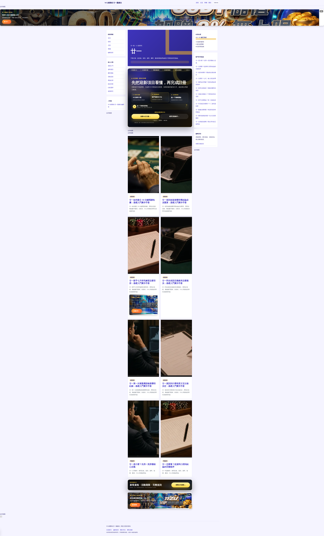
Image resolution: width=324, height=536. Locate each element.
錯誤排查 (110, 84)
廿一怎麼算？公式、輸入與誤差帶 (206, 78)
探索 (197, 2)
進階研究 (110, 91)
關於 (210, 2)
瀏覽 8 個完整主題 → (136, 62)
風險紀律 (110, 80)
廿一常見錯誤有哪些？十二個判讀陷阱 (206, 105)
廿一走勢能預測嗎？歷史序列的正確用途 (206, 123)
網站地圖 (129, 530)
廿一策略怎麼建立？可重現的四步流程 (206, 95)
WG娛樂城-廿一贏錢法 (113, 3)
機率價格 (110, 73)
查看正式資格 (181, 485)
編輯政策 (110, 52)
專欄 (205, 2)
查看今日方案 (145, 116)
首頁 (109, 38)
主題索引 (109, 530)
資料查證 (110, 69)
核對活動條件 (174, 116)
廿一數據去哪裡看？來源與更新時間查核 (206, 111)
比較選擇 (110, 87)
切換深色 (216, 2)
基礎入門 (110, 66)
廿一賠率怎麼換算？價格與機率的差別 (206, 89)
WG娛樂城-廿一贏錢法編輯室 (116, 106)
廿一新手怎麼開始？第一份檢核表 (206, 100)
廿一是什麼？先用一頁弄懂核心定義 (206, 62)
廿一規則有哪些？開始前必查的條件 (206, 74)
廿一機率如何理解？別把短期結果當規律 (206, 83)
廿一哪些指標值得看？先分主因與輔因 (206, 117)
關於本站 (123, 530)
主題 (201, 2)
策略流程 (110, 76)
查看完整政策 (200, 143)
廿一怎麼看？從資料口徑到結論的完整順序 (206, 68)
